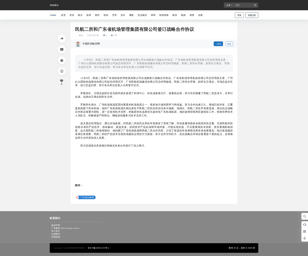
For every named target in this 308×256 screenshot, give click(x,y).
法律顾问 (55, 234)
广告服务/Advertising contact (65, 228)
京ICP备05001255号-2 (98, 248)
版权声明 (55, 225)
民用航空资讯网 (76, 248)
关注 (219, 44)
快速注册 (252, 15)
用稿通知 (54, 5)
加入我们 (55, 231)
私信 (229, 44)
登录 (239, 15)
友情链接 (55, 237)
